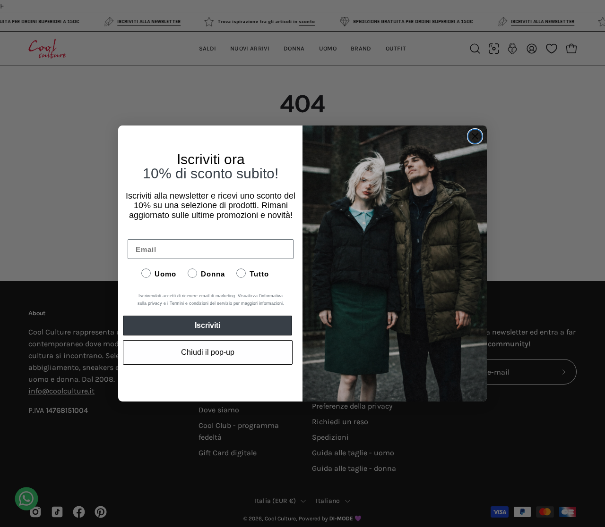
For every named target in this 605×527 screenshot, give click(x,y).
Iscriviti (207, 325)
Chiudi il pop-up (207, 352)
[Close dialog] (475, 136)
